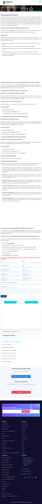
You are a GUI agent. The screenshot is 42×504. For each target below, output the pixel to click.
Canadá (23, 431)
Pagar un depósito (6, 255)
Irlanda (23, 445)
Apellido (23, 261)
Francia (23, 448)
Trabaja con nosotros (6, 448)
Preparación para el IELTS (7, 467)
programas (23, 85)
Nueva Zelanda (25, 438)
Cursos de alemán (5, 472)
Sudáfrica (23, 452)
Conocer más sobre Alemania (31, 302)
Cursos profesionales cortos (8, 479)
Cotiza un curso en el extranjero (8, 431)
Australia (23, 428)
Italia (22, 443)
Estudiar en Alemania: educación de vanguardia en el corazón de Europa (24, 236)
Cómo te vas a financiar (5, 278)
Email (23, 265)
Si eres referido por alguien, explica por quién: (9, 282)
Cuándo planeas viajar (26, 273)
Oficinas (3, 445)
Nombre (2, 261)
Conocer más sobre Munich (10, 302)
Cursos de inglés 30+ (6, 460)
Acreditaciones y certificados (8, 440)
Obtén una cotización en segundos (21, 376)
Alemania (6, 7)
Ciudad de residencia (5, 265)
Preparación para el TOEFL (7, 464)
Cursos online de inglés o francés (8, 476)
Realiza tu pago (5, 428)
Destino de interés (25, 269)
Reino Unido (24, 436)
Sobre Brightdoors (5, 436)
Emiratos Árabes (25, 426)
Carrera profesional (6, 484)
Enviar (3, 296)
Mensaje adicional (4, 286)
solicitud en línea (10, 243)
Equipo (3, 438)
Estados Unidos (25, 424)
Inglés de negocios (6, 462)
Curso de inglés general (7, 457)
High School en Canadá (6, 493)
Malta (23, 440)
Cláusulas (4, 450)
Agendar (21, 392)
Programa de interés (4, 273)
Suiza (23, 450)
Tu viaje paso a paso (6, 426)
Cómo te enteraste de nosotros (28, 278)
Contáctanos (4, 424)
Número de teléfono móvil (5, 269)
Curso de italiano (5, 474)
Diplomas (4, 481)
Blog (3, 433)
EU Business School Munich (14, 7)
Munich (12, 30)
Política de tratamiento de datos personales (11, 452)
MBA (3, 491)
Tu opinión (4, 443)
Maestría (4, 488)
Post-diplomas (5, 486)
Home (2, 7)
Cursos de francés (6, 469)
